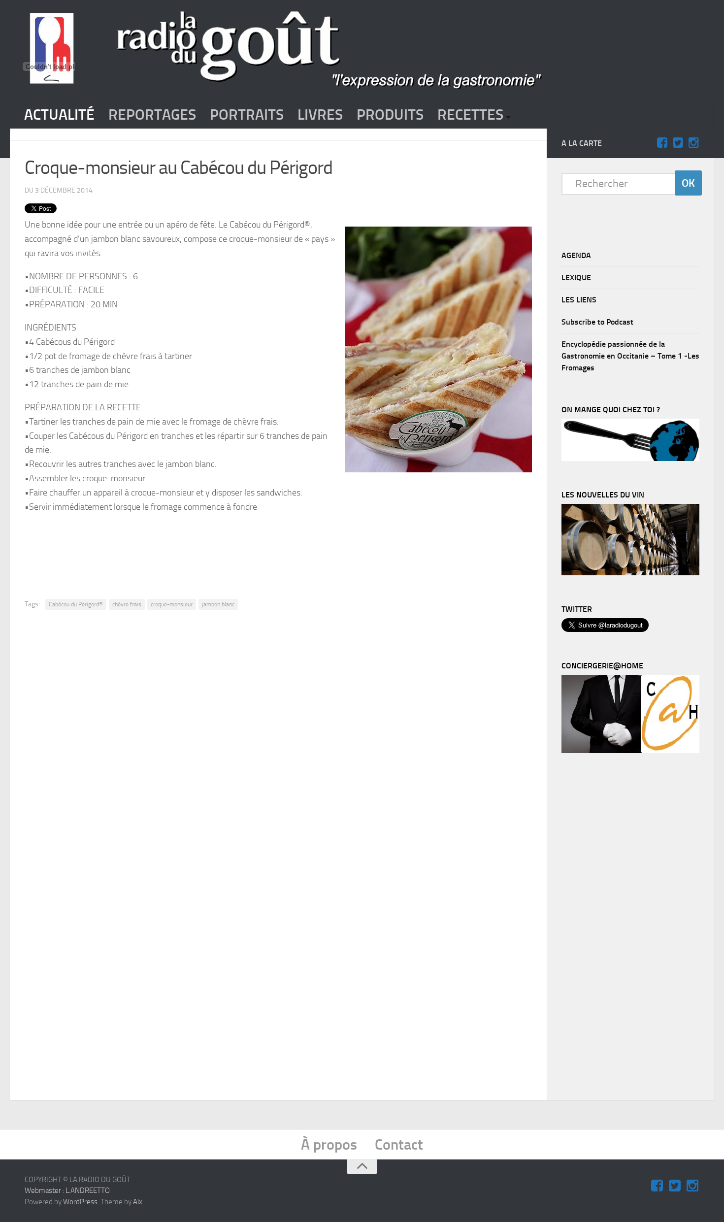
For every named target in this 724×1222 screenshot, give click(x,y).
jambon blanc (218, 604)
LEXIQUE (576, 277)
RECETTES (470, 115)
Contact (399, 1145)
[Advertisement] (278, 548)
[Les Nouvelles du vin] (630, 572)
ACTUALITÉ (59, 115)
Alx (137, 1201)
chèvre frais (126, 604)
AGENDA (576, 255)
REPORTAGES (152, 115)
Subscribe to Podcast (597, 322)
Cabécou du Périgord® (76, 604)
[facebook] (662, 143)
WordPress (80, 1201)
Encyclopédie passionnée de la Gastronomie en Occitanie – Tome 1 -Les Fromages (630, 355)
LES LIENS (578, 299)
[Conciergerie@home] (630, 750)
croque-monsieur (172, 604)
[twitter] (678, 143)
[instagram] (693, 143)
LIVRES (320, 115)
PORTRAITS (247, 115)
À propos (329, 1145)
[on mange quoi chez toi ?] (630, 458)
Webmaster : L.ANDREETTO (67, 1190)
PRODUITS (390, 115)
